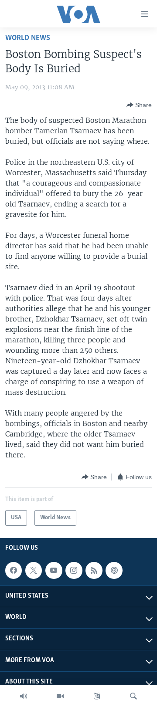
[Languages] (97, 696)
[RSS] (93, 570)
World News (27, 38)
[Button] (139, 105)
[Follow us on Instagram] (73, 570)
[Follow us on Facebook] (13, 570)
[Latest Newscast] (23, 696)
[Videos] (60, 696)
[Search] (133, 696)
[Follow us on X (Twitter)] (33, 570)
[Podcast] (114, 570)
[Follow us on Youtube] (53, 570)
